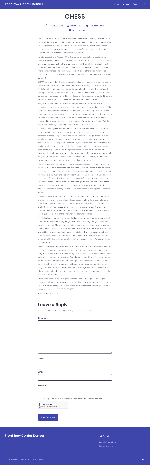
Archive (126, 4)
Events (136, 4)
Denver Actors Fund (106, 446)
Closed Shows (98, 25)
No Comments (78, 30)
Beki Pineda (58, 25)
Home (116, 4)
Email (41, 372)
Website (42, 385)
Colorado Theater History (108, 442)
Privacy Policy (38, 459)
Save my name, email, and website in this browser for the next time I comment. (72, 399)
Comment (43, 318)
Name (41, 358)
